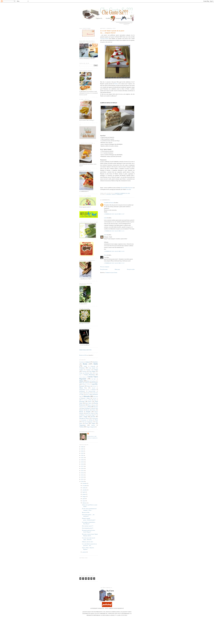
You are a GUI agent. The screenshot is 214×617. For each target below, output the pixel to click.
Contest (96, 369)
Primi (89, 406)
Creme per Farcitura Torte (85, 373)
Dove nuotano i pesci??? (87, 526)
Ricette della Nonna (90, 410)
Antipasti (108, 194)
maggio (84, 496)
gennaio (84, 552)
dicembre (85, 483)
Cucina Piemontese (89, 374)
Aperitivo (95, 362)
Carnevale (93, 366)
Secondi (93, 416)
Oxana (105, 255)
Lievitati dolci (95, 392)
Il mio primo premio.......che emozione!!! (88, 515)
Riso (97, 413)
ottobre (84, 487)
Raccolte (96, 406)
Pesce (89, 401)
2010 (82, 481)
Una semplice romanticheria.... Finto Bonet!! (89, 523)
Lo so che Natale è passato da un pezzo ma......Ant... (89, 544)
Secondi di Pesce (84, 418)
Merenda (87, 396)
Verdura (81, 427)
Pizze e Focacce (92, 405)
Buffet (114, 194)
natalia (105, 217)
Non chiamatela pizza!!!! (87, 528)
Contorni (84, 371)
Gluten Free (83, 388)
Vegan (93, 423)
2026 (82, 446)
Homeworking (82, 389)
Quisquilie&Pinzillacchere (127, 187)
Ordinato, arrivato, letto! (87, 541)
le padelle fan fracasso (109, 202)
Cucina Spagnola (82, 376)
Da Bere (94, 379)
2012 (82, 477)
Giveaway (94, 386)
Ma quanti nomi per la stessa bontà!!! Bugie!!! (88, 531)
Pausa (95, 399)
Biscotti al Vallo (85, 512)
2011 (82, 479)
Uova (86, 423)
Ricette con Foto (83, 355)
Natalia (116, 83)
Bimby (85, 364)
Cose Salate (92, 371)
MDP (87, 394)
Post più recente (104, 269)
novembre (85, 485)
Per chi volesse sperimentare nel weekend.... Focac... (89, 509)
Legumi (81, 393)
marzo (84, 500)
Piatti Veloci (88, 403)
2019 (82, 462)
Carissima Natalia (104, 38)
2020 (82, 459)
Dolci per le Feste (84, 383)
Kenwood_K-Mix (92, 391)
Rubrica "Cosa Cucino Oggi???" (88, 415)
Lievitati (88, 393)
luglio (84, 492)
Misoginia (94, 398)
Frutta (88, 386)
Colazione (82, 368)
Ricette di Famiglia (84, 411)
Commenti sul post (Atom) (111, 272)
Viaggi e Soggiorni (90, 427)
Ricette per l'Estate (90, 413)
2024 (82, 451)
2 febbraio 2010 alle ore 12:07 (114, 214)
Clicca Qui (128, 189)
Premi (80, 406)
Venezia (93, 425)
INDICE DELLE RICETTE (85, 350)
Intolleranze (82, 391)
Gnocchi (93, 388)
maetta (105, 234)
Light (82, 394)
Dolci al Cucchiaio (91, 381)
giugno (84, 494)
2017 (82, 466)
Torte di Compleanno (87, 421)
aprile (84, 498)
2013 (82, 475)
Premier (85, 406)
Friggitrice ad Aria (86, 384)
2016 (82, 468)
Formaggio (119, 194)
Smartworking (95, 418)
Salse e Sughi (83, 416)
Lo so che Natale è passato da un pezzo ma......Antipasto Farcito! (112, 32)
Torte (96, 420)
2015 (82, 470)
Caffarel (85, 366)
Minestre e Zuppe (85, 398)
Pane (90, 400)
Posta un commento (104, 266)
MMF (80, 399)
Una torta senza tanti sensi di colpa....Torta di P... (88, 538)
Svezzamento (83, 420)
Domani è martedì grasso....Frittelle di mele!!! (88, 519)
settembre (85, 490)
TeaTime (91, 420)
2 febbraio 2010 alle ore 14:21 (114, 231)
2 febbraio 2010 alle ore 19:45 (114, 263)
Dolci (81, 381)
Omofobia (85, 399)
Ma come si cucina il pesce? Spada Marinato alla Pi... (90, 535)
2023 (82, 453)
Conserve (88, 369)
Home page (117, 269)
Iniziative (94, 389)
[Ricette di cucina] (107, 606)
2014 (82, 472)
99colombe (81, 362)
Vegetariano (82, 425)
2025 (82, 449)
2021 (82, 457)
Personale (82, 401)
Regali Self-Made (86, 408)
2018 (82, 464)
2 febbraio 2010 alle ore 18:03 (114, 251)
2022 (82, 455)
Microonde (96, 396)
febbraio (85, 503)
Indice (88, 389)
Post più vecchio (131, 269)
